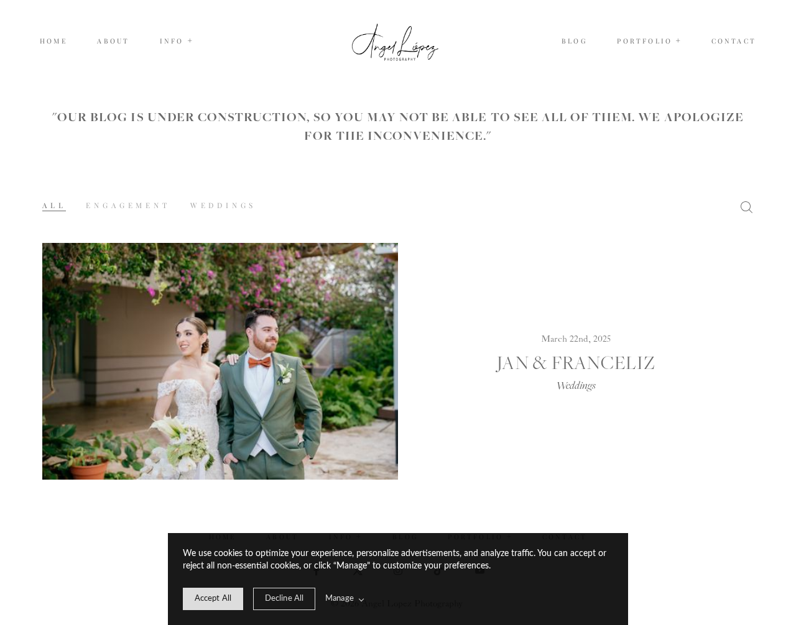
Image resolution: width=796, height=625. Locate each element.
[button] (176, 41)
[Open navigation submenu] (678, 40)
